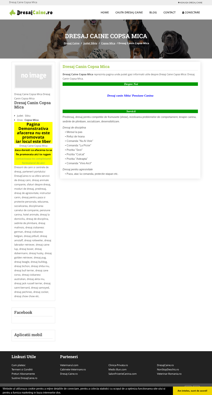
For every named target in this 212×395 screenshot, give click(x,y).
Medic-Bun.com (117, 369)
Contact (169, 12)
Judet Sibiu (90, 43)
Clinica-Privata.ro (118, 365)
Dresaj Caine (72, 43)
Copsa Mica (108, 43)
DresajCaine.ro (165, 365)
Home (105, 12)
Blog (153, 12)
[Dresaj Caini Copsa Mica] (33, 76)
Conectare (192, 12)
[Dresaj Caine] (31, 12)
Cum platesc (19, 365)
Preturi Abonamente (23, 373)
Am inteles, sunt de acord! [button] (192, 390)
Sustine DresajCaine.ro (24, 378)
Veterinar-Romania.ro (169, 373)
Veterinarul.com (69, 365)
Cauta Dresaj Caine (129, 12)
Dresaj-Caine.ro (69, 373)
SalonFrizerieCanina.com (122, 373)
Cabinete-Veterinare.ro (73, 369)
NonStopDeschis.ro (168, 369)
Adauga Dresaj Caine (191, 2)
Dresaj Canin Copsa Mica (86, 66)
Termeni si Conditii (22, 369)
